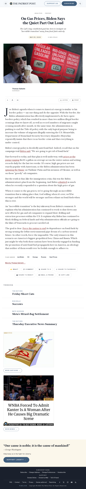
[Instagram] (68, 482)
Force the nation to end (34, 228)
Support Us (52, 3)
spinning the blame (14, 170)
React (14, 269)
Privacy (31, 482)
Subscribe (69, 3)
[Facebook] (60, 482)
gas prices (53, 257)
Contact (17, 482)
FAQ (10, 482)
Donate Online (31, 477)
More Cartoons (12, 370)
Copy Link (65, 275)
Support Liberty (16, 460)
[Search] (80, 3)
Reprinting (52, 482)
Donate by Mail (43, 477)
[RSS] (76, 482)
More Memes (11, 429)
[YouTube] (72, 482)
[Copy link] (17, 100)
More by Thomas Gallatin (15, 263)
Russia (43, 257)
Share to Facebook (67, 269)
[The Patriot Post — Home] (23, 3)
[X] (64, 482)
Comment (30, 269)
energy (35, 257)
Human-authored (41, 482)
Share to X (46, 269)
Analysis (38, 13)
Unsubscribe (62, 472)
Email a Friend (47, 275)
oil (28, 257)
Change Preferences (48, 472)
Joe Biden (20, 257)
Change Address (34, 472)
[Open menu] (5, 3)
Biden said (25, 151)
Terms (24, 482)
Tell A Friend (54, 477)
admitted (62, 182)
